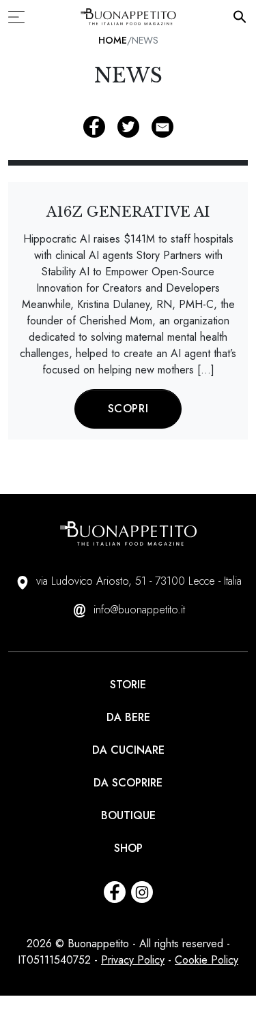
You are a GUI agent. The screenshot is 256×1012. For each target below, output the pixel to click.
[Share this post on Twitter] (128, 127)
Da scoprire (128, 783)
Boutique (128, 815)
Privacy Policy (133, 960)
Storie (128, 684)
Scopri (128, 408)
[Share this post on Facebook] (94, 127)
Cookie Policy (206, 960)
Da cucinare (128, 750)
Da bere (128, 717)
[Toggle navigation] (20, 17)
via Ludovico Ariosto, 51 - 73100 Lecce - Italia (139, 581)
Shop (128, 848)
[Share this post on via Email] (162, 127)
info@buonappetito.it (139, 609)
